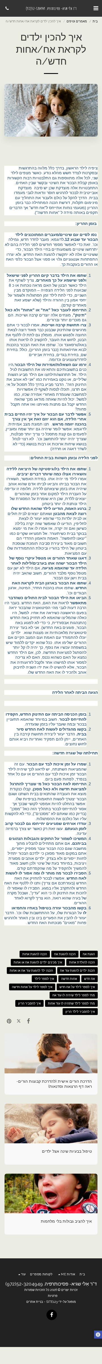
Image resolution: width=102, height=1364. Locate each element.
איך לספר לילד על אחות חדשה (32, 987)
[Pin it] (9, 1020)
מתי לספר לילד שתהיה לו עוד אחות (71, 1003)
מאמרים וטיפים (77, 21)
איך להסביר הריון (29, 1003)
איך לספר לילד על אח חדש (77, 987)
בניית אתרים (34, 1302)
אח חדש (89, 979)
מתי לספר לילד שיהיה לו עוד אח (73, 995)
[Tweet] (19, 1020)
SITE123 (52, 1302)
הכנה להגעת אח (65, 954)
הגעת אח (89, 954)
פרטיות (53, 1296)
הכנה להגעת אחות (34, 954)
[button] (96, 8)
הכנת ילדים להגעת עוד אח (77, 971)
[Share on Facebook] (28, 1020)
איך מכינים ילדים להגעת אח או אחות (38, 962)
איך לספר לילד (44, 979)
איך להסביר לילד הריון (80, 1012)
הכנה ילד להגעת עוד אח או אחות (31, 971)
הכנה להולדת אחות (82, 962)
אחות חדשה (69, 979)
